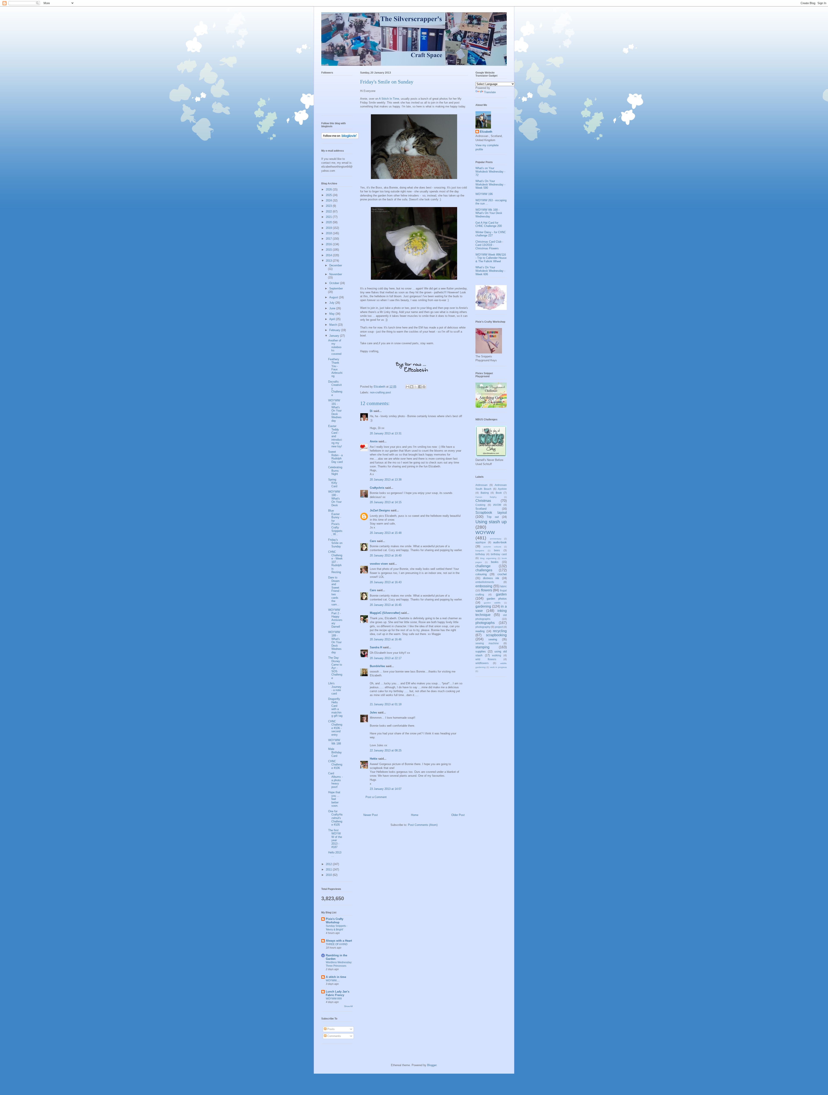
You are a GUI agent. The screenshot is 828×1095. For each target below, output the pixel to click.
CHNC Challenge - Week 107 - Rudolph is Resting (335, 562)
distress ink (491, 578)
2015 (329, 249)
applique (480, 542)
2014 (329, 255)
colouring (481, 574)
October (334, 283)
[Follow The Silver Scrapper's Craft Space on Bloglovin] (340, 138)
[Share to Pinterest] (424, 387)
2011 (329, 869)
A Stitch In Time (389, 98)
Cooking (480, 504)
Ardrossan (481, 485)
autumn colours (492, 546)
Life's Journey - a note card (334, 688)
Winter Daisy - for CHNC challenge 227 (490, 234)
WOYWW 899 (334, 998)
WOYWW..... (333, 980)
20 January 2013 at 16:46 (385, 639)
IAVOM (497, 504)
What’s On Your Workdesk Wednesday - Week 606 (490, 271)
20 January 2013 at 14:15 (385, 502)
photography (482, 626)
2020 (329, 222)
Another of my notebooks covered (334, 347)
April (332, 319)
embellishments (484, 582)
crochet (502, 574)
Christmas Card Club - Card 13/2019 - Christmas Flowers (489, 245)
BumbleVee (377, 666)
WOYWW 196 (484, 194)
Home (414, 815)
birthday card (499, 554)
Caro (373, 541)
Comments (333, 1036)
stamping (482, 647)
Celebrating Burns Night (335, 471)
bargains (479, 550)
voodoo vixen (379, 563)
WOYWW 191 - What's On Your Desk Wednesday (335, 410)
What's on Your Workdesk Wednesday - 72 (490, 171)
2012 (329, 864)
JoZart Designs (380, 510)
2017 (329, 238)
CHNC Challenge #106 (335, 765)
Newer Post (370, 815)
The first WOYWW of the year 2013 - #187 (335, 839)
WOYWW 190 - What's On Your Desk (335, 498)
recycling (500, 631)
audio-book (500, 542)
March (333, 324)
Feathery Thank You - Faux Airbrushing (335, 368)
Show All (348, 1006)
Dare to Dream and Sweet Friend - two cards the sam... (334, 591)
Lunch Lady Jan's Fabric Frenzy (337, 993)
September (336, 288)
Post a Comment (376, 797)
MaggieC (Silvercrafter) (385, 612)
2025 (329, 195)
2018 (329, 233)
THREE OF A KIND (337, 944)
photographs (485, 623)
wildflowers (482, 663)
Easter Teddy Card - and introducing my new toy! (335, 436)
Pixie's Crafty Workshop (334, 920)
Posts (330, 1029)
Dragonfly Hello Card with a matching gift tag (335, 707)
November (335, 274)
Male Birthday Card (335, 752)
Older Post (458, 815)
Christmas (483, 501)
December (335, 265)
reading (480, 631)
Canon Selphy (486, 497)
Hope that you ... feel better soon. (334, 799)
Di (371, 411)
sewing (492, 639)
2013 (329, 260)
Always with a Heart (339, 940)
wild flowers (485, 659)
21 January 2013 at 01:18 (385, 704)
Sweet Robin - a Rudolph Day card (335, 456)
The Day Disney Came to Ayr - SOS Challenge (335, 668)
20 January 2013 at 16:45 (385, 604)
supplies (480, 651)
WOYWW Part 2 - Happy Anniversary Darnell (335, 618)
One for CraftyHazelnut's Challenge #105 (335, 818)
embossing (483, 586)
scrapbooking (496, 635)
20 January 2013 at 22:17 (385, 658)
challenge (483, 566)
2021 (329, 216)
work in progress (498, 667)
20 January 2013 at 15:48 (385, 532)
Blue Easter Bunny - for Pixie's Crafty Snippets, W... (335, 522)
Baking (485, 492)
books (495, 562)
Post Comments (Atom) (423, 824)
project (499, 626)
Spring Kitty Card (332, 483)
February (335, 330)
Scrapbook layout (491, 512)
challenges (483, 570)
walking (496, 655)
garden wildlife (492, 603)
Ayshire (502, 488)
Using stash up (491, 521)
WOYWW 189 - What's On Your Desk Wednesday (335, 642)
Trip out (493, 516)
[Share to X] (416, 387)
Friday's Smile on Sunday (335, 543)
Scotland (480, 508)
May (332, 313)
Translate (490, 92)
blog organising (488, 558)
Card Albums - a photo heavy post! (335, 780)
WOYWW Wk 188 (334, 741)
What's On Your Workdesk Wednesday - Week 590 (490, 184)
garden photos (497, 598)
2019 (329, 227)
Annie (374, 441)
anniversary (495, 538)
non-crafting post (380, 392)
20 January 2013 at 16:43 (385, 582)
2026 (329, 189)
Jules (373, 712)
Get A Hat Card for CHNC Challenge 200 (488, 224)
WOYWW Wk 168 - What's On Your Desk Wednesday (488, 213)
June (332, 308)
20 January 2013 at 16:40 (385, 555)
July (332, 302)
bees (497, 550)
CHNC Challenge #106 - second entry (335, 728)
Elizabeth (486, 131)
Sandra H (376, 647)
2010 (329, 875)
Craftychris (377, 487)
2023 (329, 205)
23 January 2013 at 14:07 (385, 788)
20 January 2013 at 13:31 (385, 433)
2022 (329, 211)
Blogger (431, 1065)
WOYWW (485, 532)
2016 (329, 244)
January (334, 335)
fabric (503, 586)
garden (501, 594)
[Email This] (407, 387)
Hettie (373, 758)
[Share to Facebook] (420, 387)
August (334, 297)
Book (499, 492)
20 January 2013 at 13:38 (385, 479)
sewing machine (487, 643)
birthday (480, 554)
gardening (483, 606)
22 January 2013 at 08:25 (385, 750)
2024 (329, 200)
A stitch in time (336, 977)
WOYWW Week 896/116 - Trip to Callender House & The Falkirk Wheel (491, 258)
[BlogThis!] (411, 387)
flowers (486, 590)
